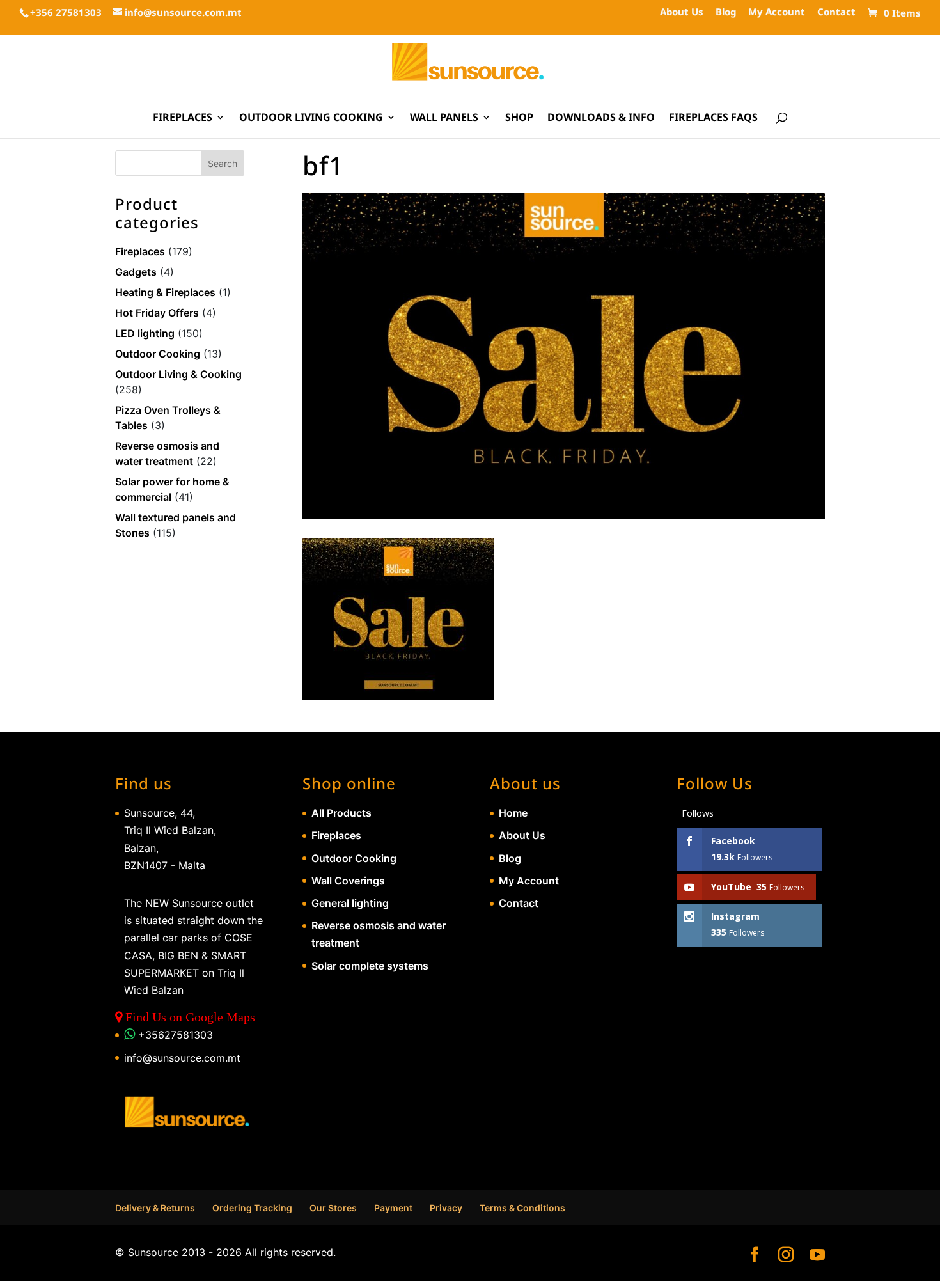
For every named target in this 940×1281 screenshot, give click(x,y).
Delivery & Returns (155, 1207)
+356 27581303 (66, 12)
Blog (726, 12)
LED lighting (145, 333)
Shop (519, 118)
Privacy (446, 1207)
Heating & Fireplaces (165, 292)
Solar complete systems (369, 965)
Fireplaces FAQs (713, 118)
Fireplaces (182, 118)
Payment (393, 1207)
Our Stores (333, 1207)
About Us (681, 12)
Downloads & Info (601, 118)
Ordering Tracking (252, 1207)
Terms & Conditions (522, 1207)
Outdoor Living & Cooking (178, 374)
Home (513, 812)
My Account (776, 12)
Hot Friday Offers (157, 312)
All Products (341, 812)
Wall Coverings (348, 880)
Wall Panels (444, 118)
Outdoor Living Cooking (311, 118)
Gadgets (136, 271)
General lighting (350, 903)
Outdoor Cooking (157, 353)
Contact (836, 12)
